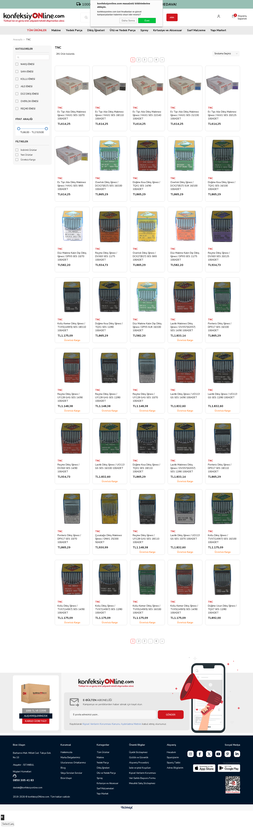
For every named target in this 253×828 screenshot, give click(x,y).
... (150, 59)
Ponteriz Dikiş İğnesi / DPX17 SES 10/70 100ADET (69, 539)
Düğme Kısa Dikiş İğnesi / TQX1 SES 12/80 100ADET (109, 327)
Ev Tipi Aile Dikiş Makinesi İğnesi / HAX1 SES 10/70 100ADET (71, 115)
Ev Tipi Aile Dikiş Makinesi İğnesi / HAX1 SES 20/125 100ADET (222, 115)
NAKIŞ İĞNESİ (27, 64)
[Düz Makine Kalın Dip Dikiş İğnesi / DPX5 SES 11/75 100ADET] (185, 226)
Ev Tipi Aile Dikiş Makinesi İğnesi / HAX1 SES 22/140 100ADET (147, 115)
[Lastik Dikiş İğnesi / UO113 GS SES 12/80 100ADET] (222, 367)
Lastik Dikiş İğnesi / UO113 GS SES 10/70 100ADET (185, 537)
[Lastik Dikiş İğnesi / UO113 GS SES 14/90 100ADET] (185, 367)
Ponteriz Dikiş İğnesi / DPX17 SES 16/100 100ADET (219, 327)
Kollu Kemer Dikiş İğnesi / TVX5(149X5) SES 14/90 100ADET (184, 609)
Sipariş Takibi (173, 762)
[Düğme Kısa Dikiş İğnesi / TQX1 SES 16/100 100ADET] (222, 155)
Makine (56, 30)
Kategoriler (24, 48)
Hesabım (171, 752)
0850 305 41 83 (23, 780)
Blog (63, 767)
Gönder (170, 714)
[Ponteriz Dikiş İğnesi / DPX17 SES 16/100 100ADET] (222, 297)
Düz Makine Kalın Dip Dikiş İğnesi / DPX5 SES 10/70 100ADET (71, 256)
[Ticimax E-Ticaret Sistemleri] (126, 808)
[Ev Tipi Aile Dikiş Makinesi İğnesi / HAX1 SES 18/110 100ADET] (110, 85)
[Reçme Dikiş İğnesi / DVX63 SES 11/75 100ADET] (110, 226)
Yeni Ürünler (27, 154)
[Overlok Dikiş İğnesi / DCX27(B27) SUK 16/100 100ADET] (185, 155)
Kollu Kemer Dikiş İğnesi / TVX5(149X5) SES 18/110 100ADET (71, 327)
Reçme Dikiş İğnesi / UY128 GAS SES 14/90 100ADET (70, 397)
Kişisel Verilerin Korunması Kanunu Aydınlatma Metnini (112, 724)
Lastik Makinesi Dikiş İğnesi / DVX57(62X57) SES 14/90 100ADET (182, 327)
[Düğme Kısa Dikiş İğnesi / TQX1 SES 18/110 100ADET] (147, 438)
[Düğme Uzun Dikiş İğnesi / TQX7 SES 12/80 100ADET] (222, 579)
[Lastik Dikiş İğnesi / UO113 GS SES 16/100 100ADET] (110, 438)
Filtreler (21, 141)
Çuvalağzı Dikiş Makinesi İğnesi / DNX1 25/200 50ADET (108, 539)
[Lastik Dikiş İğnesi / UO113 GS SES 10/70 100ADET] (185, 508)
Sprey (144, 30)
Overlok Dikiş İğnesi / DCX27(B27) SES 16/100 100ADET (108, 186)
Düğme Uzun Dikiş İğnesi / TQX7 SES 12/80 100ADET (222, 609)
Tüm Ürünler (103, 752)
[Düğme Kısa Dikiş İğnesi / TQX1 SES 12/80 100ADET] (110, 297)
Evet (147, 20)
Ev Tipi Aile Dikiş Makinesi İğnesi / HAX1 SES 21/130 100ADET (184, 115)
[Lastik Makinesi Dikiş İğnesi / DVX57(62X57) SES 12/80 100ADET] (185, 438)
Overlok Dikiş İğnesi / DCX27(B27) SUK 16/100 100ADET (183, 186)
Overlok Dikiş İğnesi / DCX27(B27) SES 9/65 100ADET (145, 256)
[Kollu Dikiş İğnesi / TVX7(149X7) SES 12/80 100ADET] (110, 579)
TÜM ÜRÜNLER (36, 30)
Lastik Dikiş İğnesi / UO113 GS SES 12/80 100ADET (222, 395)
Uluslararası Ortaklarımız (73, 762)
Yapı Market (218, 30)
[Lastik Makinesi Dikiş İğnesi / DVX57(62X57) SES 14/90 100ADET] (185, 297)
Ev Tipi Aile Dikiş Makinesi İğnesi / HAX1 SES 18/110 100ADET (109, 115)
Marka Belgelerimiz (70, 757)
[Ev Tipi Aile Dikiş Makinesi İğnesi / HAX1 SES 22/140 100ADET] (147, 85)
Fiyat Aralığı (24, 119)
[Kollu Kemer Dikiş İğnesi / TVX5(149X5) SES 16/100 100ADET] (147, 579)
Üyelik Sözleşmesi (138, 752)
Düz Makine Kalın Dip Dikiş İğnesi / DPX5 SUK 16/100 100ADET (147, 327)
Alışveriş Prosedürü (139, 762)
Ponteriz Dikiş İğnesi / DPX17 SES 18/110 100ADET (219, 468)
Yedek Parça (74, 30)
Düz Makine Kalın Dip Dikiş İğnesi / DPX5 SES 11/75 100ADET (184, 256)
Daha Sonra (128, 20)
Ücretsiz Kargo (28, 159)
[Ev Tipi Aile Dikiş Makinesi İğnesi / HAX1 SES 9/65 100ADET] (72, 155)
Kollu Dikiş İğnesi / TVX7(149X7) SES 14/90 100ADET (71, 609)
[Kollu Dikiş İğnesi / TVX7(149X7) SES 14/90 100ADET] (72, 579)
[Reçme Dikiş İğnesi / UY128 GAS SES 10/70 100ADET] (147, 367)
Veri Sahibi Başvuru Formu (142, 778)
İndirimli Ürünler (29, 150)
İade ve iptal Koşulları (140, 767)
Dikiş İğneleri (96, 30)
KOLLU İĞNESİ (28, 79)
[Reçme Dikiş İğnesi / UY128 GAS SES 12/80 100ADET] (110, 367)
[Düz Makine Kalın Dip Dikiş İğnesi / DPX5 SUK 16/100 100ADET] (147, 297)
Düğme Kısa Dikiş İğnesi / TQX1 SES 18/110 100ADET (146, 468)
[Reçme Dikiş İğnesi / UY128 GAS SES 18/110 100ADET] (147, 508)
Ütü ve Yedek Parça (122, 30)
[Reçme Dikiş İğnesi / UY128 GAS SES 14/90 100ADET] (72, 367)
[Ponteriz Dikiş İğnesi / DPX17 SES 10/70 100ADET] (72, 508)
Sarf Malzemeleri (105, 788)
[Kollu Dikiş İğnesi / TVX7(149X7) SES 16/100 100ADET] (222, 508)
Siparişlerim (173, 757)
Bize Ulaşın (66, 778)
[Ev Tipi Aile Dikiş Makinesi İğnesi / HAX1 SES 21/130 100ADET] (185, 85)
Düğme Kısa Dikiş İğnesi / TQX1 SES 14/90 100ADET (146, 186)
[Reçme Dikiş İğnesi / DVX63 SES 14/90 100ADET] (72, 438)
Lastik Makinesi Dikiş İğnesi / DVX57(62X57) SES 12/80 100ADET (182, 468)
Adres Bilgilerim (175, 767)
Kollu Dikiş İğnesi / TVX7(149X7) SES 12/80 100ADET (108, 609)
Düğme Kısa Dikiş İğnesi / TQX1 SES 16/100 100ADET (221, 186)
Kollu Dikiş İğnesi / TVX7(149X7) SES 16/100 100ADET (222, 539)
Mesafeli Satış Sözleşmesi (142, 783)
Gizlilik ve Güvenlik (138, 757)
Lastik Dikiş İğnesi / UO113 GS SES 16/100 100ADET (109, 466)
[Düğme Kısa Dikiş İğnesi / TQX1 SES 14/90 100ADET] (147, 155)
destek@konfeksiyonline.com (27, 787)
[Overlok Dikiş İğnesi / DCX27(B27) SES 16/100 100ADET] (110, 155)
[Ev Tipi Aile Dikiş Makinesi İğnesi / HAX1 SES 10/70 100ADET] (72, 85)
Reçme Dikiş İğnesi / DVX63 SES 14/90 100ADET (68, 468)
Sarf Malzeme (196, 30)
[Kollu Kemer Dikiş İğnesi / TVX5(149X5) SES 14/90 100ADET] (185, 579)
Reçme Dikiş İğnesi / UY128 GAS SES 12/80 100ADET (107, 397)
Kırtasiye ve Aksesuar (167, 30)
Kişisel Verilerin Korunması (142, 773)
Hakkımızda (66, 752)
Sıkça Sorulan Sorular (71, 773)
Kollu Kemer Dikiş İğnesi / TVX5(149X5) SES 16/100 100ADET (147, 609)
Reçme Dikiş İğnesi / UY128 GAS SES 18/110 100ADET (146, 539)
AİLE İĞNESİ (26, 86)
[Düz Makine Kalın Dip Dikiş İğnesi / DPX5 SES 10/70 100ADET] (72, 226)
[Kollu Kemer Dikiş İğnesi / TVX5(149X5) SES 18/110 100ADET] (72, 297)
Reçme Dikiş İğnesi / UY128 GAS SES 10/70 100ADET (145, 397)
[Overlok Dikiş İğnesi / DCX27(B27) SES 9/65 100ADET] (147, 226)
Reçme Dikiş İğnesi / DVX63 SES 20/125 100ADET (219, 256)
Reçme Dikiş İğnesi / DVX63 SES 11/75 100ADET (106, 256)
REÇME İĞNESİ (28, 108)
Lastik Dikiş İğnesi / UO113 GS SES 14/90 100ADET (185, 395)
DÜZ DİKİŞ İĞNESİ (30, 94)
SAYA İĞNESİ (27, 71)
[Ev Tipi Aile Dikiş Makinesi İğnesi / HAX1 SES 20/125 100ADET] (222, 85)
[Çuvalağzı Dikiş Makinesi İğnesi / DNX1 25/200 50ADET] (110, 508)
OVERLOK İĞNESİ (29, 101)
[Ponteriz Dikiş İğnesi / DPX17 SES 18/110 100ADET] (222, 438)
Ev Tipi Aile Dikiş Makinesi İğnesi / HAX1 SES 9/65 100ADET (71, 186)
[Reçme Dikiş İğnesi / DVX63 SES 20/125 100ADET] (222, 226)
